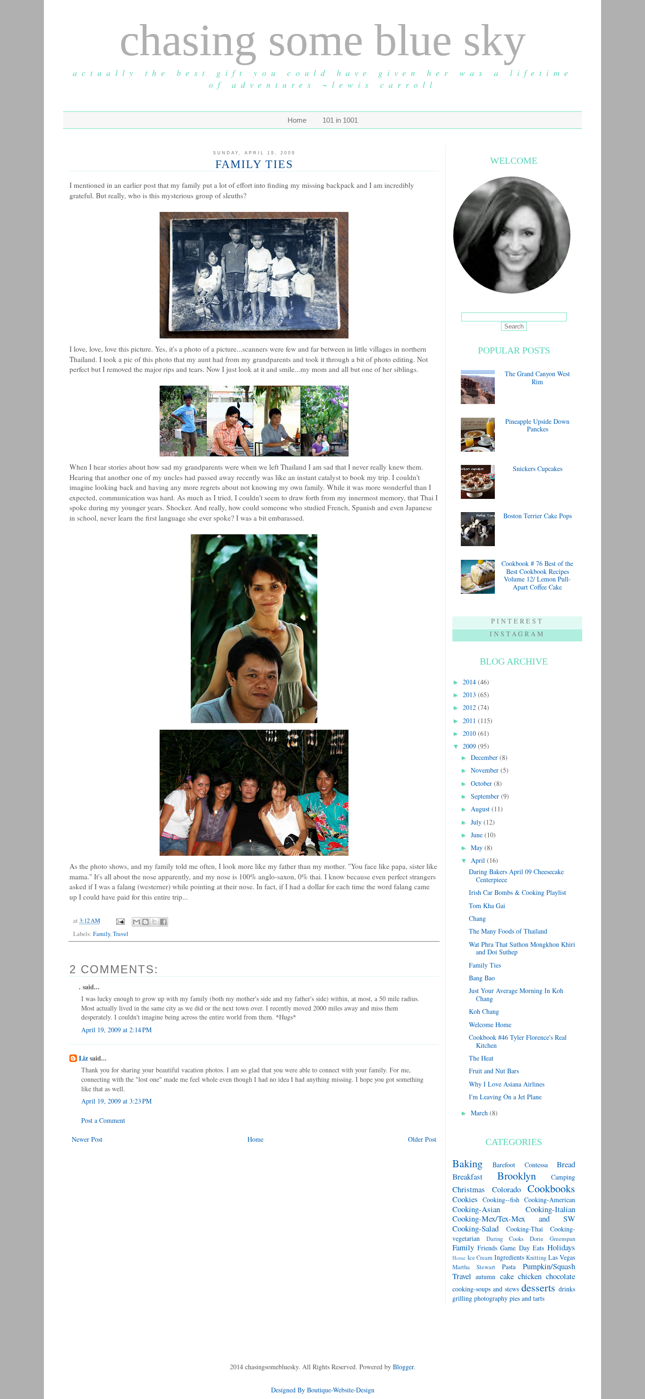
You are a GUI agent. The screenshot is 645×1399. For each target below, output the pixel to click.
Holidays (561, 1247)
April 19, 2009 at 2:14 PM (116, 1029)
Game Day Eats (522, 1247)
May (477, 847)
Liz (83, 1058)
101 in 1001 (340, 120)
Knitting (536, 1258)
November (486, 770)
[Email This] (136, 922)
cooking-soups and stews (485, 1288)
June (477, 834)
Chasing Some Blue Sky (322, 40)
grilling (462, 1298)
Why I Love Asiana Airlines (506, 1083)
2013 (470, 694)
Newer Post (87, 1139)
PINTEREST (517, 620)
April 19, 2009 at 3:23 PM (116, 1100)
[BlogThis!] (145, 922)
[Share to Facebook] (163, 922)
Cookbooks (551, 1188)
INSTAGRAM (517, 633)
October (482, 783)
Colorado (506, 1189)
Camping (563, 1176)
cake (507, 1276)
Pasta (509, 1266)
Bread (566, 1164)
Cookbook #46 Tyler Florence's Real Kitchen (518, 1041)
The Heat (481, 1057)
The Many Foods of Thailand (508, 931)
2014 (470, 681)
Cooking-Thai (524, 1228)
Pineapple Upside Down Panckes (537, 425)
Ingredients (509, 1257)
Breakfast (467, 1176)
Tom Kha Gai (487, 905)
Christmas (468, 1189)
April (479, 860)
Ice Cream (480, 1258)
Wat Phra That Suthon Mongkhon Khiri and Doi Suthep (522, 948)
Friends (487, 1247)
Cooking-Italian (550, 1209)
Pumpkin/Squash (549, 1266)
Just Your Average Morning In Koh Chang (516, 994)
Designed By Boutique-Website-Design (322, 1389)
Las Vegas (562, 1257)
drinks (567, 1288)
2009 (470, 746)
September (486, 796)
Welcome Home (490, 1024)
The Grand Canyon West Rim (537, 377)
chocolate (560, 1276)
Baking (467, 1163)
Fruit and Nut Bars (494, 1070)
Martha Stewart (473, 1267)
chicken (530, 1276)
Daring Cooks (505, 1239)
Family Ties (485, 965)
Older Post (422, 1139)
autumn (485, 1276)
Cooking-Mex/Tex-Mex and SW (513, 1218)
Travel (120, 934)
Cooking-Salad (475, 1228)
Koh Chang (484, 1011)
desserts (538, 1287)
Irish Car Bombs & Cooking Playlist (517, 892)
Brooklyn (516, 1175)
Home (297, 120)
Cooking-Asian (476, 1209)
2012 (470, 707)
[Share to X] (154, 922)
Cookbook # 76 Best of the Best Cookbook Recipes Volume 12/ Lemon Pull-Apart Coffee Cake (537, 575)
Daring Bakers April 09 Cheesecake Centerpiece (516, 875)
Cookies (465, 1199)
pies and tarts (526, 1298)
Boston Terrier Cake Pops (537, 515)
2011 (470, 720)
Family (101, 934)
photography (491, 1298)
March (480, 1112)
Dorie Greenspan (552, 1239)
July (477, 821)
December (485, 757)
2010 (470, 733)
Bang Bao (482, 977)
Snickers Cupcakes (537, 468)
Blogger (403, 1366)
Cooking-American (549, 1199)
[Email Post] (119, 921)
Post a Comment (103, 1120)
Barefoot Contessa (519, 1164)
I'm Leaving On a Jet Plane (505, 1096)
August (481, 808)
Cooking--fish (501, 1199)
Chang (477, 918)
